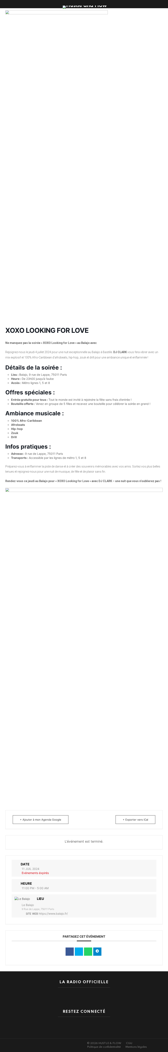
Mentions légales (136, 1047)
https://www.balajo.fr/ (53, 913)
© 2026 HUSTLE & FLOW (104, 1043)
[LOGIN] (163, 4)
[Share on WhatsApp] (88, 951)
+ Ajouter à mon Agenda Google (40, 819)
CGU (129, 1043)
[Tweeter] (79, 951)
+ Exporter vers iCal (135, 819)
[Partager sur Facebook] (70, 951)
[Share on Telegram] (97, 951)
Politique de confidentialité (104, 1047)
